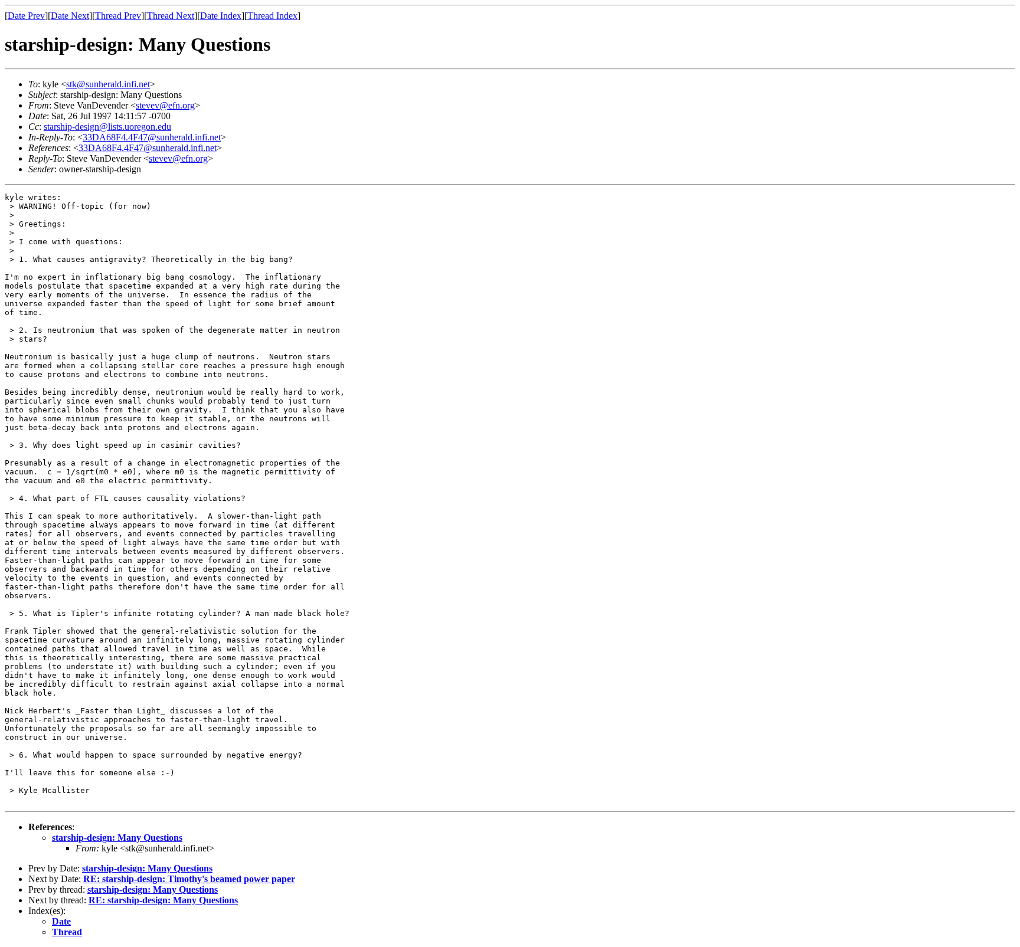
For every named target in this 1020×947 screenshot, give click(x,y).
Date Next (70, 16)
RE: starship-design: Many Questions (163, 900)
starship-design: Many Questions (117, 838)
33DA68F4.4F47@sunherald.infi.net (152, 137)
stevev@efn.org (165, 105)
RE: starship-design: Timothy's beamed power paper (189, 879)
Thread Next (170, 16)
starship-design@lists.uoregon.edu (107, 127)
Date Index (220, 16)
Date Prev (26, 16)
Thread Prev (118, 16)
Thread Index (272, 16)
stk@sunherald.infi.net (108, 84)
